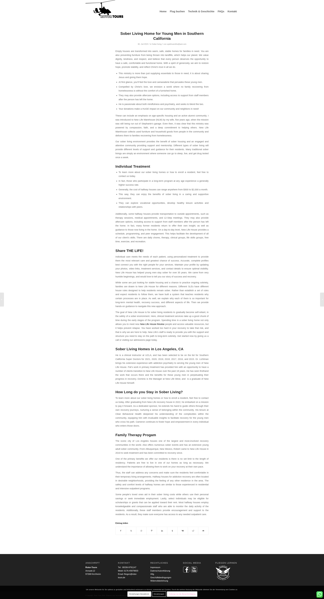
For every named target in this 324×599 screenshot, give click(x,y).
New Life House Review (152, 324)
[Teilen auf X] (131, 531)
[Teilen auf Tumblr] (172, 531)
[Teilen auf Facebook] (121, 531)
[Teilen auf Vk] (183, 531)
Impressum (155, 567)
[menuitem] (163, 11)
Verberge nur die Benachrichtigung (182, 594)
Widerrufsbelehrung (159, 581)
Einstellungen (159, 594)
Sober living (156, 44)
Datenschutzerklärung (160, 571)
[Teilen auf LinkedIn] (162, 531)
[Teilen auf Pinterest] (152, 531)
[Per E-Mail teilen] (203, 531)
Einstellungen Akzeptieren (139, 594)
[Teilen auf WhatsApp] (141, 531)
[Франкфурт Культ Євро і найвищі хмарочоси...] (2, 300)
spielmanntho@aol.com (176, 44)
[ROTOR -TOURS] (104, 11)
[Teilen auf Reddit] (193, 531)
